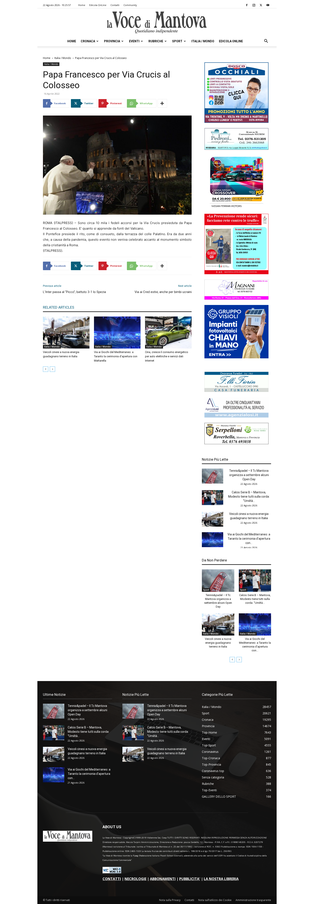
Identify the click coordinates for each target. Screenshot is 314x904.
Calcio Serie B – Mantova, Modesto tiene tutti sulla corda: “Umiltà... (249, 497)
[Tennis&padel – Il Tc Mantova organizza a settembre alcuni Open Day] (212, 476)
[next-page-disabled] (52, 369)
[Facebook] (247, 5)
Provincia (112, 41)
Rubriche (155, 41)
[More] (162, 103)
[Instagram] (254, 5)
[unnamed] (236, 416)
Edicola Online (231, 41)
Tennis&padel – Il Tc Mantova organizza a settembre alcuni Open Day (249, 475)
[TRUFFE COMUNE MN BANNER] (236, 273)
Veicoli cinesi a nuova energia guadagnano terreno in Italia (218, 642)
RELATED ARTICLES (58, 307)
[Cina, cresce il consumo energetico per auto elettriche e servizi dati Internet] (168, 332)
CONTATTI (112, 878)
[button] (266, 42)
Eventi (134, 41)
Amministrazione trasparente (253, 900)
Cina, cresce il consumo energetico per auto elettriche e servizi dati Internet (166, 356)
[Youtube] (268, 5)
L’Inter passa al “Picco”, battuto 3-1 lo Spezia (74, 292)
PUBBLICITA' (189, 878)
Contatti (114, 5)
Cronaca (88, 41)
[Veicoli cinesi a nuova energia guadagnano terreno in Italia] (66, 332)
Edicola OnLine (97, 5)
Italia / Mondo (202, 41)
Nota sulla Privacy (169, 900)
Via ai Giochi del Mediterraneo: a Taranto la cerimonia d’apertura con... (248, 539)
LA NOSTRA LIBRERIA (221, 878)
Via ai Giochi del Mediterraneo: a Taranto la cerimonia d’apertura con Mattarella (115, 356)
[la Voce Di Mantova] (157, 22)
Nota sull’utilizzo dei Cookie (215, 900)
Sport (177, 41)
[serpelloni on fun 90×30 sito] (236, 443)
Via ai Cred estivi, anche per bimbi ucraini (163, 292)
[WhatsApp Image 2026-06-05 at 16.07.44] (236, 207)
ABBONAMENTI (163, 878)
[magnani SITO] (236, 298)
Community (130, 5)
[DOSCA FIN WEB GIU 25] (236, 122)
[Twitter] (261, 5)
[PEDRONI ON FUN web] (236, 149)
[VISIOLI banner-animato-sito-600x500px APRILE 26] (236, 357)
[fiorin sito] (236, 391)
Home (81, 5)
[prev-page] (45, 369)
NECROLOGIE (135, 878)
